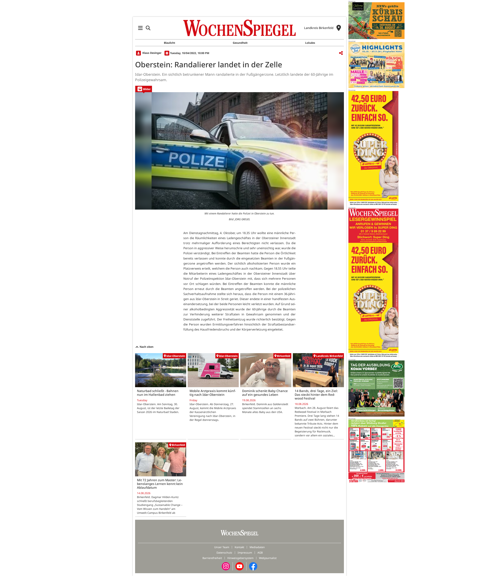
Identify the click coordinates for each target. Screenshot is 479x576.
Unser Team (221, 547)
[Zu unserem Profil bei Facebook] (253, 566)
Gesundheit (240, 42)
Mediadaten (257, 547)
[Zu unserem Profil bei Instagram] (226, 566)
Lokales (310, 42)
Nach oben (146, 346)
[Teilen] (341, 53)
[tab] (143, 89)
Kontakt (239, 547)
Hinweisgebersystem (240, 558)
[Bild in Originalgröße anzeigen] (239, 151)
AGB (260, 552)
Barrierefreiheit (212, 558)
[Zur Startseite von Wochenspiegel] (239, 28)
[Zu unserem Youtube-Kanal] (239, 566)
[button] (140, 28)
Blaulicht (169, 42)
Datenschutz (224, 552)
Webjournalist (268, 558)
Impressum (245, 552)
